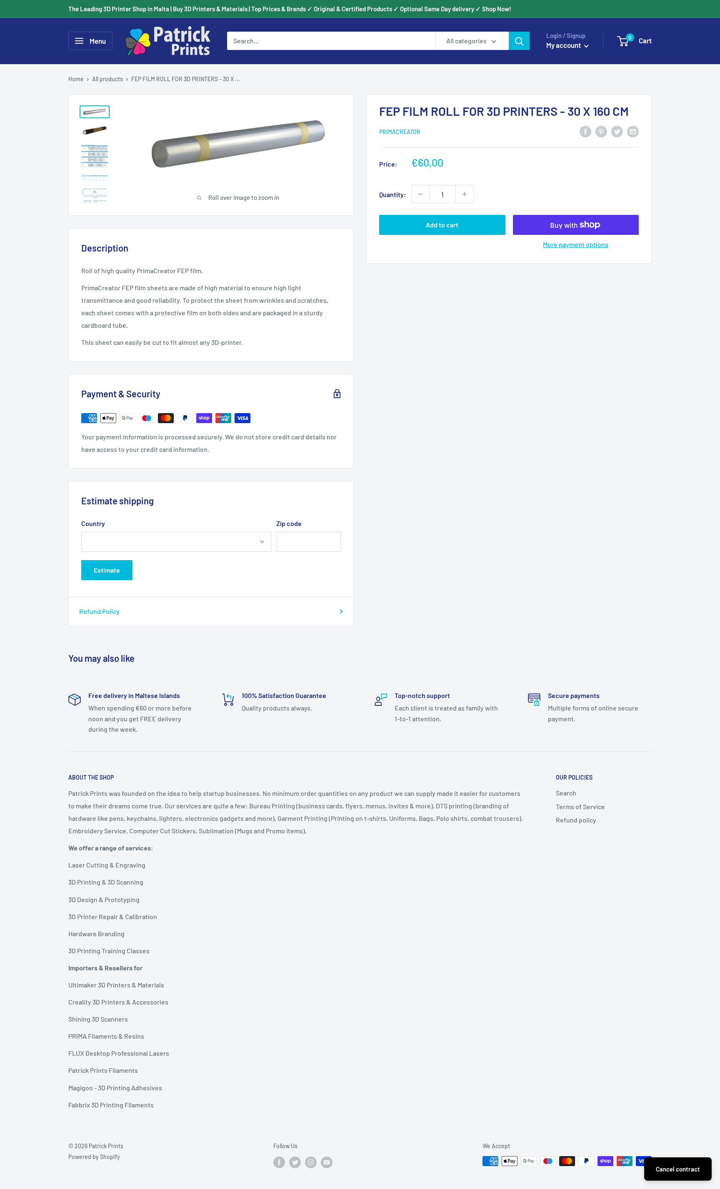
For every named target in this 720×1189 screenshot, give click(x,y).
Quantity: (392, 194)
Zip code (289, 523)
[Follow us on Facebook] (279, 1162)
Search (566, 793)
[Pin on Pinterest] (601, 131)
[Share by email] (633, 131)
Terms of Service (580, 806)
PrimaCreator (399, 131)
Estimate (107, 570)
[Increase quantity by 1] (464, 194)
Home (76, 78)
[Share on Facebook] (585, 131)
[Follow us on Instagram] (311, 1162)
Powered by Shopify (94, 1156)
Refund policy (576, 820)
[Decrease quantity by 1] (420, 194)
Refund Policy (99, 611)
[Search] (519, 41)
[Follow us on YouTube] (326, 1162)
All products (107, 78)
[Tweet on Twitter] (617, 131)
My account (564, 45)
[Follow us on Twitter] (295, 1162)
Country (93, 523)
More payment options (575, 244)
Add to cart (442, 225)
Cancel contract (678, 1169)
